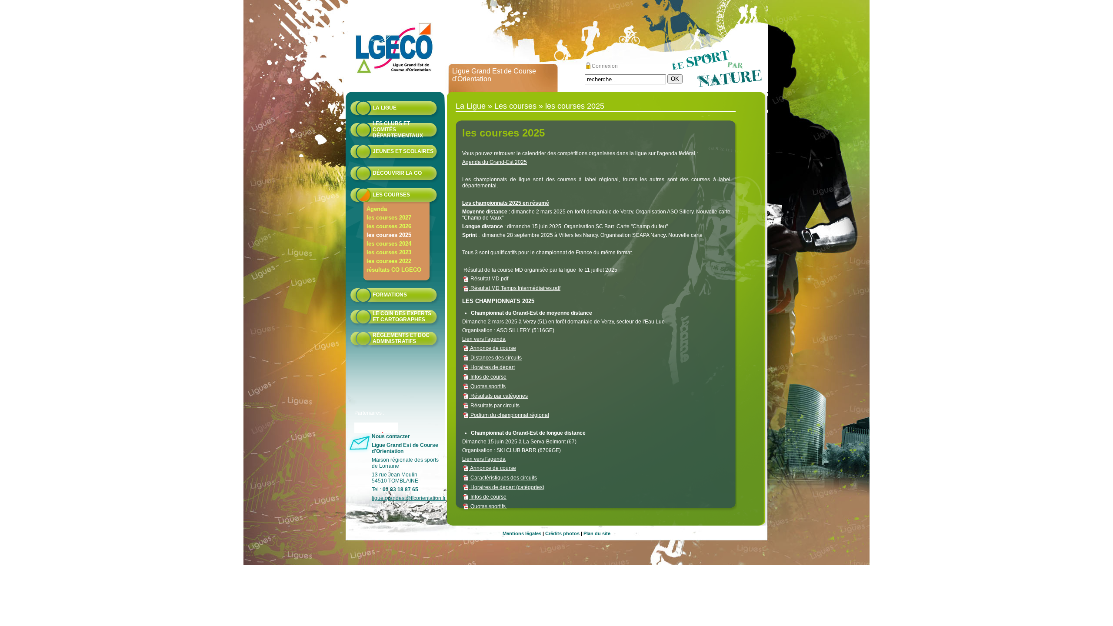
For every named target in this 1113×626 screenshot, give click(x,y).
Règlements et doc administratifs (401, 338)
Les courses (391, 195)
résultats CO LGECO (394, 269)
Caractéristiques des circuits (503, 478)
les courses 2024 (389, 243)
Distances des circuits (495, 358)
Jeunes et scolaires (403, 151)
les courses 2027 (389, 217)
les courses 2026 (389, 226)
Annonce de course (492, 348)
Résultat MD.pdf (488, 279)
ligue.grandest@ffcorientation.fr (409, 498)
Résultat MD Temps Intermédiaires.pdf (514, 288)
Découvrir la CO (397, 173)
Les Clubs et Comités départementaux (398, 129)
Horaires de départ (492, 367)
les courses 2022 (389, 261)
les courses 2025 (389, 235)
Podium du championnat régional (509, 415)
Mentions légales (522, 533)
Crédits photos (562, 533)
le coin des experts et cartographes (402, 316)
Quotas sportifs (487, 386)
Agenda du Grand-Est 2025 (494, 162)
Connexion (605, 66)
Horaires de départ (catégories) (506, 487)
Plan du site (596, 533)
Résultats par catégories (498, 396)
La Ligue (385, 108)
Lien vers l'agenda (484, 339)
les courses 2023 (389, 252)
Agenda (377, 209)
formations (390, 295)
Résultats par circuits (494, 406)
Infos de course (488, 377)
